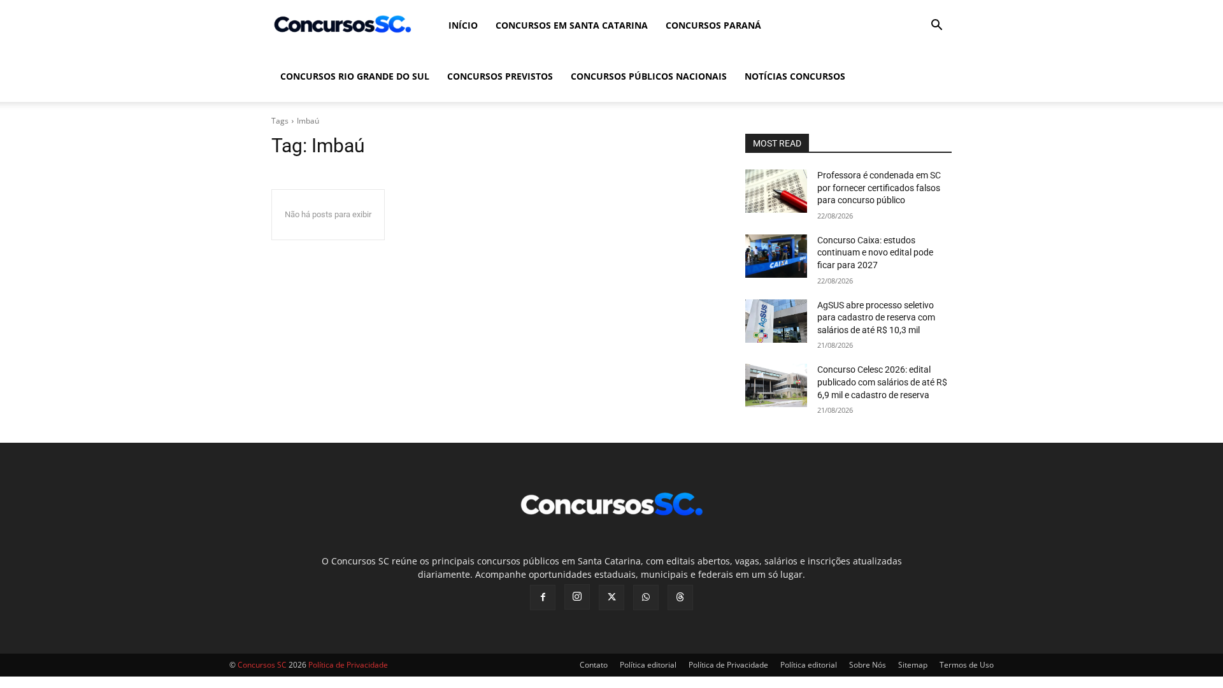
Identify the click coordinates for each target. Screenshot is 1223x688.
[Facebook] (542, 597)
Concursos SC (262, 664)
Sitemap (912, 664)
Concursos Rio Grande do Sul (354, 76)
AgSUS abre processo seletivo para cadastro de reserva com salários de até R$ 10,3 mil (876, 317)
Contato (594, 664)
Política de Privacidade (728, 664)
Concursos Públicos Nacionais (649, 76)
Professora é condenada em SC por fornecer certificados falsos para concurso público (879, 187)
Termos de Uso (967, 664)
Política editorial (648, 664)
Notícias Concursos (795, 76)
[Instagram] (577, 597)
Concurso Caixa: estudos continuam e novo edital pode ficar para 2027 (875, 252)
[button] (936, 26)
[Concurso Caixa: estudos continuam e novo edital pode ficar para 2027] (776, 256)
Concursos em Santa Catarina (572, 25)
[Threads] (680, 597)
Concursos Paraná (713, 25)
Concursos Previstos (500, 76)
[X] (611, 597)
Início (463, 25)
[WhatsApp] (646, 597)
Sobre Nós (867, 664)
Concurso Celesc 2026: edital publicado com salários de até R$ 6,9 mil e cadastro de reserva (882, 381)
